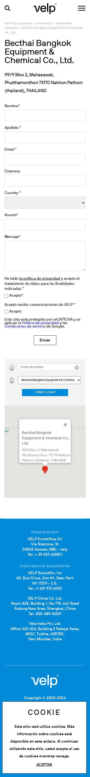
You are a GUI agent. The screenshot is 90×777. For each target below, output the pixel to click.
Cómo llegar (45, 392)
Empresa (12, 171)
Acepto (15, 311)
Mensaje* (13, 237)
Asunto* (11, 215)
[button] (45, 470)
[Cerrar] (65, 424)
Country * (13, 193)
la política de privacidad (39, 278)
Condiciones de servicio (25, 326)
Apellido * (13, 128)
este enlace (45, 741)
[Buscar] (7, 8)
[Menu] (81, 8)
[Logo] (45, 8)
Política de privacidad (40, 323)
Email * (11, 149)
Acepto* (16, 295)
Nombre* (12, 106)
